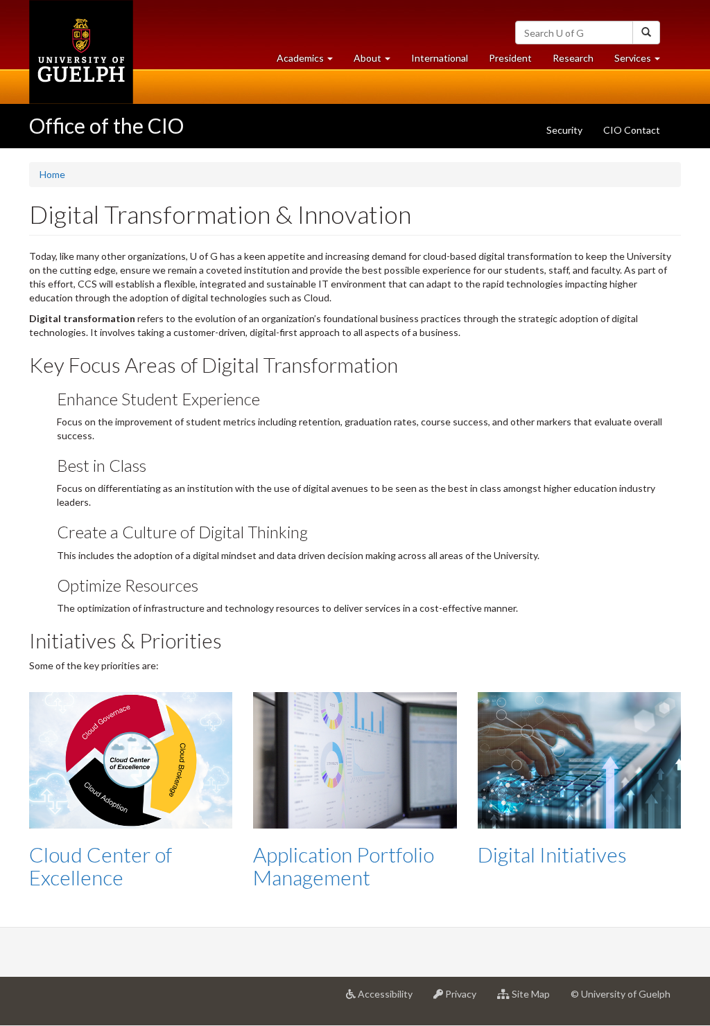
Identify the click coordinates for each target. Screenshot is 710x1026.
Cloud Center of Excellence (100, 866)
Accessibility (389, 999)
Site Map (535, 999)
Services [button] (642, 61)
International (439, 58)
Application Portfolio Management (343, 866)
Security (564, 130)
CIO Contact (631, 130)
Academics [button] (310, 61)
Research (578, 61)
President (510, 58)
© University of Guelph (620, 994)
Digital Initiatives (552, 854)
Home (52, 174)
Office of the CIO (106, 125)
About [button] (377, 61)
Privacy (465, 999)
